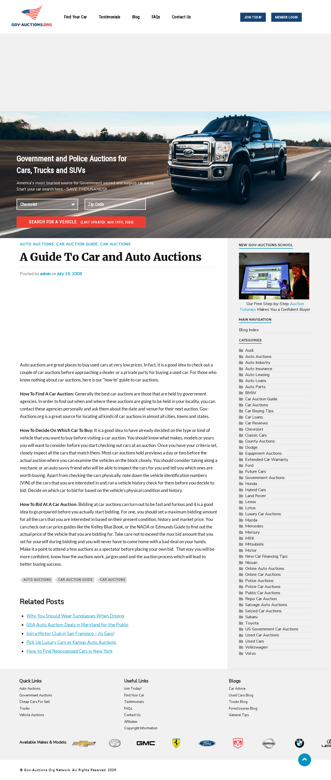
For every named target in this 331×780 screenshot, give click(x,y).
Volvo (250, 653)
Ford (249, 465)
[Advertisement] (165, 72)
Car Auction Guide (77, 244)
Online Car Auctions (263, 574)
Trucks (24, 708)
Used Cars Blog (241, 695)
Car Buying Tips (259, 411)
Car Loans (254, 417)
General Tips (239, 715)
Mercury (252, 532)
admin (45, 274)
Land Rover (255, 496)
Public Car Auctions (262, 593)
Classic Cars (256, 435)
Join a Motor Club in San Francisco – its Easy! (70, 634)
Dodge (251, 447)
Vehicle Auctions (31, 715)
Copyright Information (140, 728)
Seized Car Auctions (263, 611)
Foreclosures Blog (243, 708)
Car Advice (237, 688)
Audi (249, 350)
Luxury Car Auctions (263, 514)
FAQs (156, 16)
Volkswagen (256, 647)
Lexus (250, 502)
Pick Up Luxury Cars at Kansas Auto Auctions (71, 642)
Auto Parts (255, 387)
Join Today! (132, 688)
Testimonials (110, 16)
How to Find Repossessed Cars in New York (69, 651)
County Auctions (260, 441)
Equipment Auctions (263, 453)
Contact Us (181, 16)
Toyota (252, 623)
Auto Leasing (257, 375)
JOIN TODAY (253, 17)
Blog (136, 16)
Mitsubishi (254, 544)
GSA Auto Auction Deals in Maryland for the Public (77, 625)
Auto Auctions (37, 244)
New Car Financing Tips (266, 556)
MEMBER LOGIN (286, 17)
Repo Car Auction (261, 599)
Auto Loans (255, 381)
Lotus (250, 508)
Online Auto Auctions (264, 568)
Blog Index (249, 330)
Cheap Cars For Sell (34, 702)
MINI (249, 538)
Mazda (251, 520)
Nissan (251, 562)
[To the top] (304, 759)
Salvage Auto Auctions (266, 605)
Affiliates (131, 721)
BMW (250, 393)
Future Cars (255, 471)
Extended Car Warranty (266, 459)
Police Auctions (259, 581)
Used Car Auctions (262, 635)
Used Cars (254, 641)
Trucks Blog (238, 702)
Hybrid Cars (255, 490)
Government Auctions (265, 478)
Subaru (251, 617)
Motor (251, 550)
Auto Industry (257, 362)
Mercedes (254, 526)
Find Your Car (75, 16)
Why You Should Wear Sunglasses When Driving (75, 616)
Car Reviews (256, 423)
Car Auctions (115, 244)
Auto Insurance (258, 369)
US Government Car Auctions (271, 629)
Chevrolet (254, 429)
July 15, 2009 (69, 274)
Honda (251, 484)
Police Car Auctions (263, 587)
